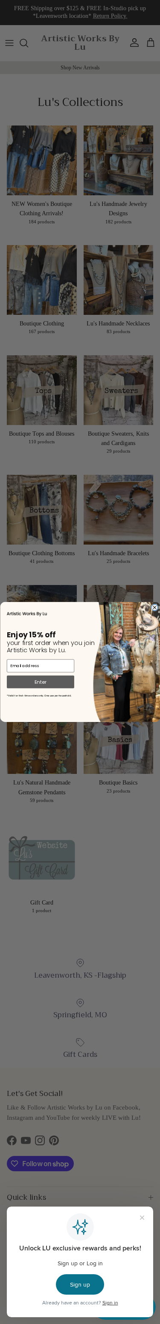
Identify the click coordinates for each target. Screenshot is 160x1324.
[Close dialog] (154, 608)
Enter (40, 682)
